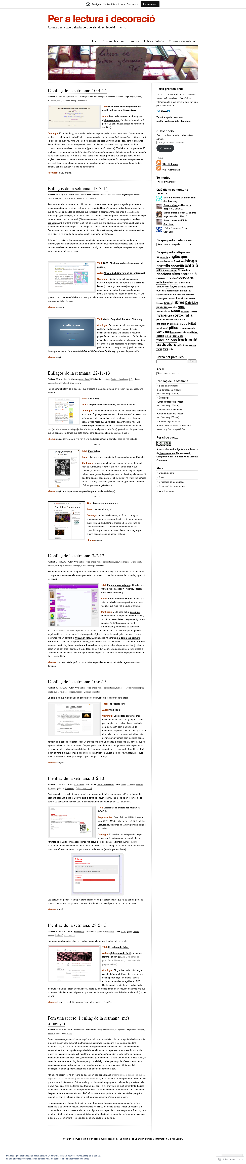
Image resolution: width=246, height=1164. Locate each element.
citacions (163, 273)
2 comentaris (75, 382)
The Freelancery (116, 703)
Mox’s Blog (93, 398)
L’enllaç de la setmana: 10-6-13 (77, 681)
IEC (190, 290)
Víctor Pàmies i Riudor (120, 598)
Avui (177, 261)
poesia (181, 319)
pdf (175, 319)
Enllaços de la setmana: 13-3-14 (78, 188)
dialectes (139, 784)
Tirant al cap (177, 335)
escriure (161, 290)
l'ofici (118, 194)
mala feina (172, 307)
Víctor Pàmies (87, 565)
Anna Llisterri (79, 96)
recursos (119, 96)
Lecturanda (103, 824)
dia (174, 278)
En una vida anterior (182, 41)
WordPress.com (167, 491)
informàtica (170, 294)
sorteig (160, 335)
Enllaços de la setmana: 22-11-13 (79, 373)
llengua (159, 303)
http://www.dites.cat (111, 592)
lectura (172, 298)
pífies (173, 327)
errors (190, 286)
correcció (131, 784)
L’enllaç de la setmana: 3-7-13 (76, 555)
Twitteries (163, 177)
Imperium (160, 294)
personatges (88, 425)
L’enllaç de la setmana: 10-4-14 (77, 90)
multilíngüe (59, 565)
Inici (94, 41)
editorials (172, 282)
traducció (65, 382)
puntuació (162, 328)
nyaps (161, 315)
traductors (166, 344)
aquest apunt (54, 222)
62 (157, 257)
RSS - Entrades (170, 163)
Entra (161, 477)
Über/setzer (164, 397)
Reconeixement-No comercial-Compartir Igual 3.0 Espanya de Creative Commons (177, 456)
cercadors (172, 270)
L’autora (134, 41)
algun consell (71, 752)
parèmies (68, 565)
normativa (185, 311)
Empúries (161, 286)
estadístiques (173, 290)
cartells (163, 265)
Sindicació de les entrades (172, 481)
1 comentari (99, 565)
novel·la (193, 311)
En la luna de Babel (118, 947)
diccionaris (52, 100)
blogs (65, 691)
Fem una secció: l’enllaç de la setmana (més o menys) (89, 1020)
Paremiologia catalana (118, 584)
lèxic (188, 302)
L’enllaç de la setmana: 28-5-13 (77, 925)
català (138, 96)
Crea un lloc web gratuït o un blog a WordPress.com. (90, 1138)
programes (175, 323)
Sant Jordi (163, 332)
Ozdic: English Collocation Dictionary (122, 319)
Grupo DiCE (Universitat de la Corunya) (124, 272)
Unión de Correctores (186, 345)
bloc (183, 261)
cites (176, 273)
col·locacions (53, 198)
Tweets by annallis (166, 181)
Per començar (150, 4)
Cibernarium (184, 270)
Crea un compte (166, 472)
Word (165, 348)
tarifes (168, 335)
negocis (79, 691)
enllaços (60, 100)
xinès (171, 349)
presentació (139, 148)
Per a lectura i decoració (101, 18)
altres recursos (112, 119)
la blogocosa (121, 687)
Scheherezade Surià (120, 953)
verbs (159, 348)
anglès (132, 96)
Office (171, 315)
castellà (137, 194)
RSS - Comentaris (171, 169)
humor (57, 382)
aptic (184, 256)
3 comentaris (81, 100)
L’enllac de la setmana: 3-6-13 (76, 778)
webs (58, 1033)
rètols (191, 328)
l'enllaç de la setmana (106, 96)
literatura (181, 298)
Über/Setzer (94, 450)
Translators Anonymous (105, 503)
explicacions (116, 297)
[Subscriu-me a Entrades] (158, 164)
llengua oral (69, 788)
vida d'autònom (134, 687)
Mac (195, 302)
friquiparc (106, 379)
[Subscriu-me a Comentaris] (158, 169)
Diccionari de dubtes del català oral (122, 807)
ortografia (184, 315)
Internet (181, 294)
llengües (168, 302)
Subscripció (165, 131)
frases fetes (70, 100)
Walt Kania (114, 709)
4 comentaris (69, 935)
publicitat (188, 323)
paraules (169, 319)
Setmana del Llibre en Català (183, 331)
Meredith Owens (171, 197)
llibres (178, 302)
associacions (164, 261)
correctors (163, 278)
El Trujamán (184, 282)
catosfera (161, 270)
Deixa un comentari (92, 691)
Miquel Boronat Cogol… (175, 212)
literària (191, 298)
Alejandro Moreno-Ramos (102, 404)
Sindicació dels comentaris (172, 486)
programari (163, 323)
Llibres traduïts (154, 41)
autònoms (58, 691)
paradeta (160, 319)
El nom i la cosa (113, 41)
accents (164, 256)
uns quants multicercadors (83, 645)
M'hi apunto (165, 148)
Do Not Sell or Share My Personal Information (143, 1138)
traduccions (166, 339)
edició (161, 282)
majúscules (162, 306)
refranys (76, 565)
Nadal (175, 310)
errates (182, 286)
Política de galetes (80, 1158)
